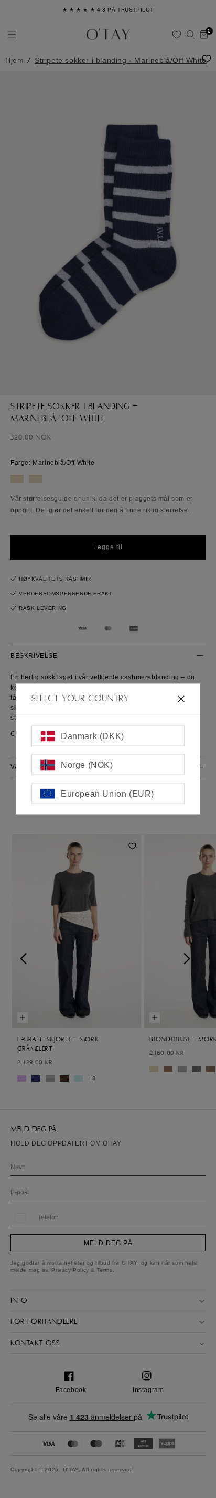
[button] (190, 34)
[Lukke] (181, 699)
